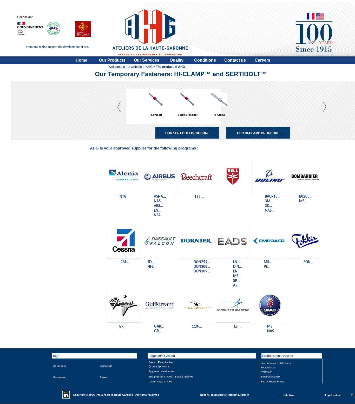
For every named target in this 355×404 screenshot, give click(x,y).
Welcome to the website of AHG (130, 67)
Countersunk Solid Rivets (276, 363)
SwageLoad (268, 367)
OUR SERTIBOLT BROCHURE (187, 133)
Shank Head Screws (273, 381)
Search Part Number (161, 362)
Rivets (103, 377)
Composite (106, 365)
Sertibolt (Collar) (188, 114)
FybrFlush (266, 371)
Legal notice (333, 394)
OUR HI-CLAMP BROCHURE (258, 133)
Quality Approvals (159, 366)
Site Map (289, 394)
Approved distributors (161, 371)
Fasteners (59, 377)
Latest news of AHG (161, 381)
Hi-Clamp (219, 114)
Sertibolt (156, 114)
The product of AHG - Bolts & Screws (171, 376)
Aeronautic (59, 365)
